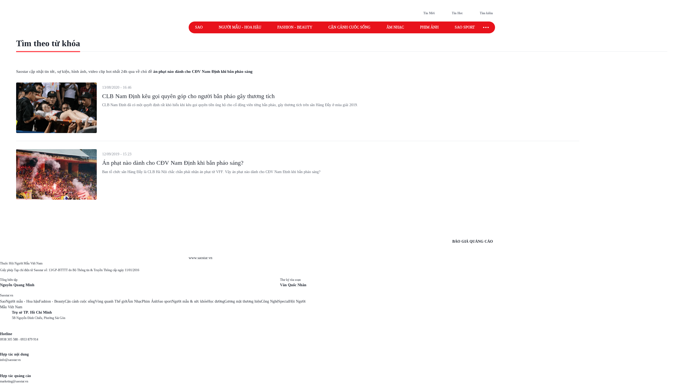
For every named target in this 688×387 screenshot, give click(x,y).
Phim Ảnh (149, 301)
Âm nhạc (395, 27)
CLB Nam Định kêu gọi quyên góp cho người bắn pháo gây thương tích (188, 96)
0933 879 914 (29, 339)
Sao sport (465, 27)
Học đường (215, 301)
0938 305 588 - (10, 339)
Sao (199, 27)
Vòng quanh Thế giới (111, 301)
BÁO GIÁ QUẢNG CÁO (472, 241)
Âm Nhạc (134, 301)
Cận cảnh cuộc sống (349, 27)
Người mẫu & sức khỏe (189, 301)
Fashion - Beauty (294, 27)
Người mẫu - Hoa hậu (240, 27)
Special (283, 301)
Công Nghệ (269, 301)
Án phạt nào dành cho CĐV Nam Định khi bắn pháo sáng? (172, 162)
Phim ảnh (429, 27)
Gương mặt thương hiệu (242, 301)
